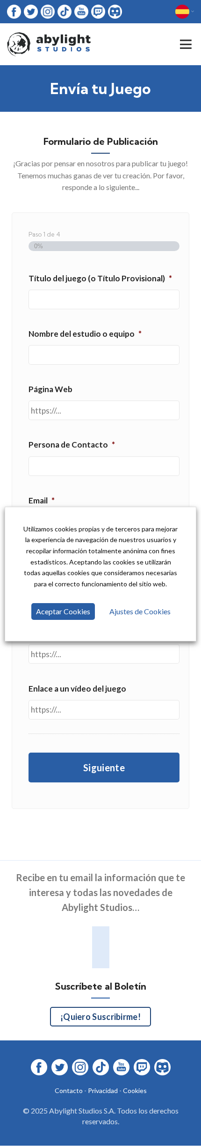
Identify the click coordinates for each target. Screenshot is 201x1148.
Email (42, 500)
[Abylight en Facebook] (14, 10)
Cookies (135, 1090)
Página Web (50, 389)
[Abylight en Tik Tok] (64, 10)
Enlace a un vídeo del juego (77, 688)
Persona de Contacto (72, 444)
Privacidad (103, 1090)
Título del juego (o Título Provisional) (100, 278)
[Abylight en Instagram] (48, 10)
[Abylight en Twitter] (31, 10)
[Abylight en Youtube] (81, 10)
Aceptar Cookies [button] (63, 611)
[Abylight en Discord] (115, 10)
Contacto (69, 1090)
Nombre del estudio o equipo (85, 334)
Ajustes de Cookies (140, 611)
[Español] (185, 11)
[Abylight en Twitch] (98, 10)
